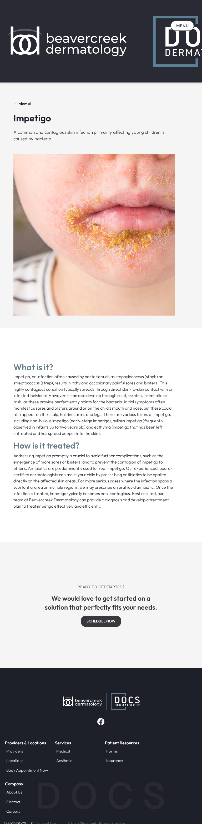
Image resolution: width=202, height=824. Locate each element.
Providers (14, 751)
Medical (63, 751)
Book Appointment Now (27, 770)
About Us (14, 792)
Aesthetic (64, 760)
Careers (13, 811)
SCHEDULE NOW (101, 621)
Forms (112, 751)
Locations (14, 760)
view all (25, 103)
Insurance (114, 760)
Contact (13, 801)
